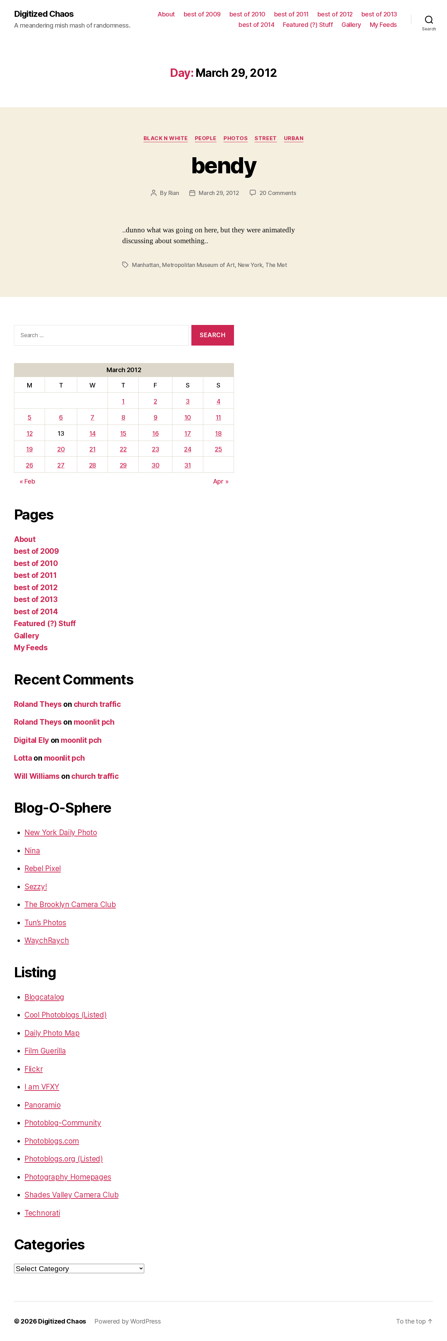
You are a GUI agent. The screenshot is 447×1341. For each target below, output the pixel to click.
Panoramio (42, 1105)
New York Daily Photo (60, 832)
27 (60, 465)
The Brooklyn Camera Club (70, 904)
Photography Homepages (67, 1177)
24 (187, 449)
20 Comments (277, 192)
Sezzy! (35, 886)
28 (92, 465)
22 (123, 449)
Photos (236, 138)
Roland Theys (38, 704)
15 (123, 433)
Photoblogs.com (51, 1141)
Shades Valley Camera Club (71, 1194)
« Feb (27, 481)
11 (218, 417)
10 (187, 417)
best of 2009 (202, 14)
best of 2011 (291, 14)
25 (218, 449)
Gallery (351, 24)
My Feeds (383, 24)
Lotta (23, 758)
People (206, 138)
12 (29, 433)
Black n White (166, 138)
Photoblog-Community (62, 1122)
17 (187, 433)
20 (61, 449)
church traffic (97, 704)
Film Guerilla (45, 1050)
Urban (294, 138)
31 (187, 465)
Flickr (33, 1069)
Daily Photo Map (52, 1033)
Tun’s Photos (45, 922)
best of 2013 (379, 14)
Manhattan (145, 264)
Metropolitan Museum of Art (198, 264)
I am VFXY (41, 1086)
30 (155, 465)
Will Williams (37, 776)
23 (155, 449)
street (266, 138)
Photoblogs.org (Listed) (63, 1158)
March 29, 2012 (219, 192)
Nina (32, 850)
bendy (223, 165)
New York (250, 264)
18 (218, 433)
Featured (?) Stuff (308, 24)
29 (123, 465)
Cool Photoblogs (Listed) (65, 1014)
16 (155, 433)
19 (29, 449)
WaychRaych (46, 940)
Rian (173, 192)
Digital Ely (31, 740)
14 (92, 433)
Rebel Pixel (42, 868)
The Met (276, 264)
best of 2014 (256, 24)
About (166, 14)
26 (29, 465)
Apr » (221, 481)
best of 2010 (247, 14)
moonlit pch (94, 722)
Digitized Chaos (44, 14)
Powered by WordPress (127, 1321)
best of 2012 (335, 14)
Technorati (42, 1213)
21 (92, 449)
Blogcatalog (44, 997)
